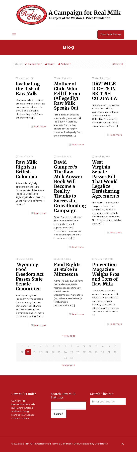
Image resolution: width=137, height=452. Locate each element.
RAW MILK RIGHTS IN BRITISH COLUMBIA (104, 91)
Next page (67, 365)
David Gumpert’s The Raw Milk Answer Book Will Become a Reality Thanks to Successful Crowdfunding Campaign (70, 186)
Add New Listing (20, 411)
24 (65, 352)
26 (78, 352)
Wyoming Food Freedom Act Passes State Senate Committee (30, 276)
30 (102, 352)
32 (115, 352)
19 (35, 352)
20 (40, 352)
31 (109, 352)
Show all (118, 64)
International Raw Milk (23, 404)
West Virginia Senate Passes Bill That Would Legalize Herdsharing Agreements (106, 179)
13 (96, 346)
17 (22, 352)
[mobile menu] (14, 35)
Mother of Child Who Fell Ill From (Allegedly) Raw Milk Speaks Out (67, 96)
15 (109, 346)
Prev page (69, 335)
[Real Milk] (68, 15)
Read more (39, 126)
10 (78, 346)
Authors (65, 64)
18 (28, 352)
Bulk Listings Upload (22, 407)
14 (103, 346)
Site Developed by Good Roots (91, 443)
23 (59, 352)
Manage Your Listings (22, 414)
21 (47, 352)
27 (84, 352)
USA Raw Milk (18, 400)
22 (53, 352)
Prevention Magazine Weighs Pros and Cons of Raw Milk (105, 274)
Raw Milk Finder (111, 34)
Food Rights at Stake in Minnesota (67, 269)
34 (71, 358)
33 (65, 358)
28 (90, 352)
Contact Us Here (20, 418)
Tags (50, 64)
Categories (34, 64)
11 (84, 346)
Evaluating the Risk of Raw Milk (28, 88)
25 (72, 352)
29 (96, 352)
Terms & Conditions (62, 443)
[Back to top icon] (122, 443)
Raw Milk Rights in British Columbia (26, 169)
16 (115, 346)
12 (90, 346)
